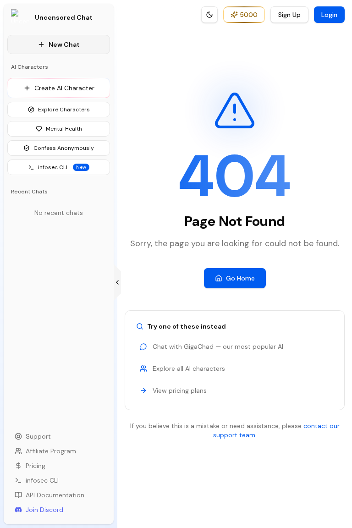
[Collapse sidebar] (117, 282)
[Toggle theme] (209, 14)
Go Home (240, 278)
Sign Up (289, 15)
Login (329, 15)
